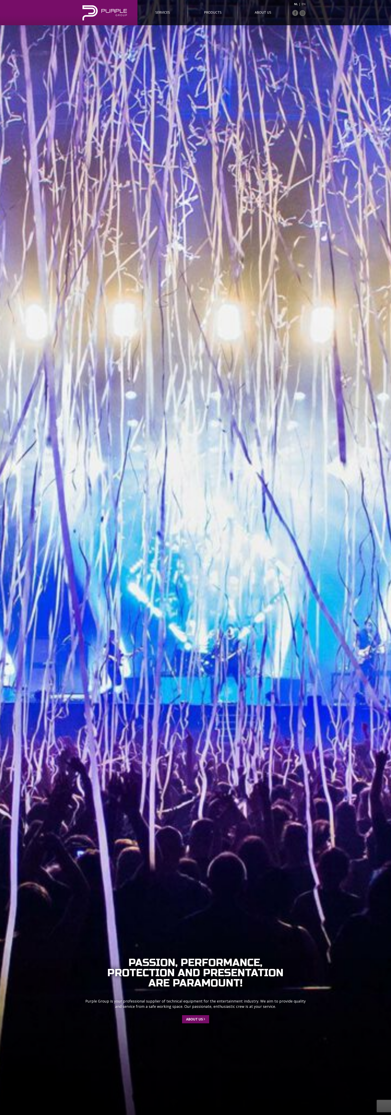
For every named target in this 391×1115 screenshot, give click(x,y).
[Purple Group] (108, 12)
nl (296, 4)
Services (162, 12)
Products (213, 12)
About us (263, 12)
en (303, 4)
